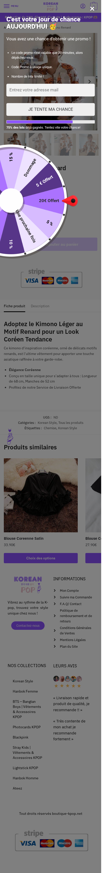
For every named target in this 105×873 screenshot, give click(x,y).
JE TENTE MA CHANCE (50, 109)
